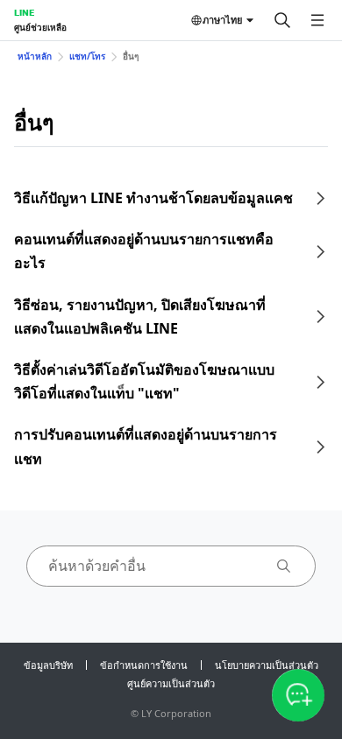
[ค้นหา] (282, 20)
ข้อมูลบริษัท (48, 665)
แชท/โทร (87, 56)
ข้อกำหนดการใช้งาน (144, 665)
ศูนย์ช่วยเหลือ (40, 27)
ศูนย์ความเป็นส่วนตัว (171, 683)
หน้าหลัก (35, 56)
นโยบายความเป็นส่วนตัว (266, 665)
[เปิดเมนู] (317, 20)
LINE (24, 12)
